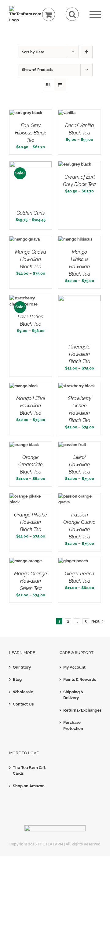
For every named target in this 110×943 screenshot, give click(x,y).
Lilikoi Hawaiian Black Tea (79, 464)
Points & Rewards (79, 679)
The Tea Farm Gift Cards (29, 770)
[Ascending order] (87, 52)
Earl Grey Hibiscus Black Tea (30, 133)
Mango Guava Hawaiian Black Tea (30, 259)
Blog (17, 679)
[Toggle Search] (72, 14)
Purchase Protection (73, 725)
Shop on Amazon (29, 786)
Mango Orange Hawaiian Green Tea (30, 581)
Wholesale (23, 692)
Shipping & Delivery (73, 695)
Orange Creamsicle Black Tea (30, 464)
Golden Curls (30, 213)
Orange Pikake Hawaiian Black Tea (30, 522)
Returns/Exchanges (80, 710)
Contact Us (23, 704)
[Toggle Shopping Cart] (48, 14)
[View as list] (60, 85)
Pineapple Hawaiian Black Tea (79, 354)
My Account (74, 667)
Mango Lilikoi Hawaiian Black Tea (30, 405)
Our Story (22, 667)
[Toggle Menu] (95, 14)
